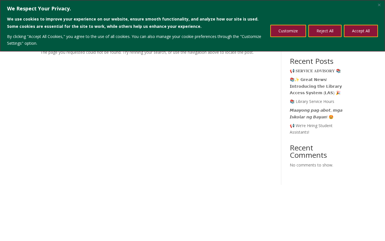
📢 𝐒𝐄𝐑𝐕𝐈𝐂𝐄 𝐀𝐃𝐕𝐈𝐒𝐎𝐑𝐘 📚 (315, 70)
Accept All (361, 30)
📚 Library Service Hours (312, 101)
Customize (288, 30)
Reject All (325, 30)
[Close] (379, 4)
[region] (192, 25)
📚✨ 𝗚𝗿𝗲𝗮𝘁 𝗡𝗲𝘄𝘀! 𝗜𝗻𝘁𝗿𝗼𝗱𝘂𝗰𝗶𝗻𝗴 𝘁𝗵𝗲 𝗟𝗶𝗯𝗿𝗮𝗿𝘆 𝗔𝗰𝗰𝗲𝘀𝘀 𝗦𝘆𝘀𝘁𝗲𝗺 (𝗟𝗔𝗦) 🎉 (316, 86)
